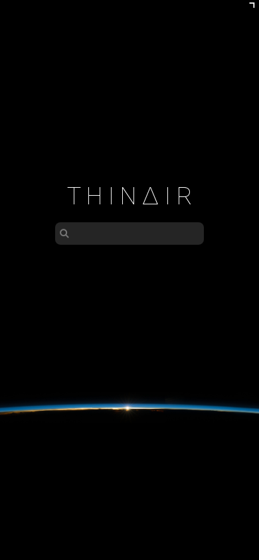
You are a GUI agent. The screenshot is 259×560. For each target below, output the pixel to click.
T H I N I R (130, 196)
